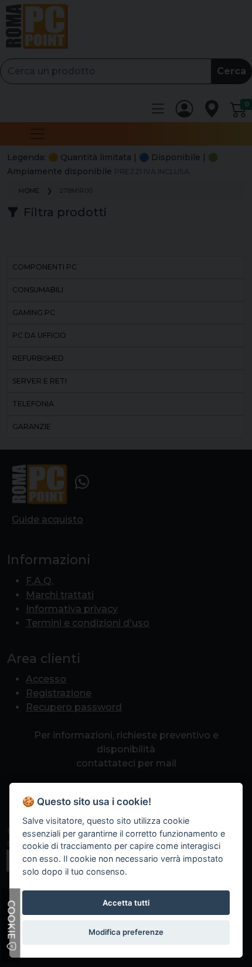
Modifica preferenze (126, 932)
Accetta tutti (126, 902)
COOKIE (11, 921)
